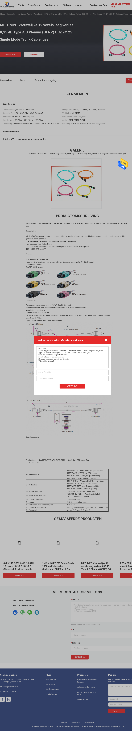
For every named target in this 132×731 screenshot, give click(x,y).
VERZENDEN (72, 386)
